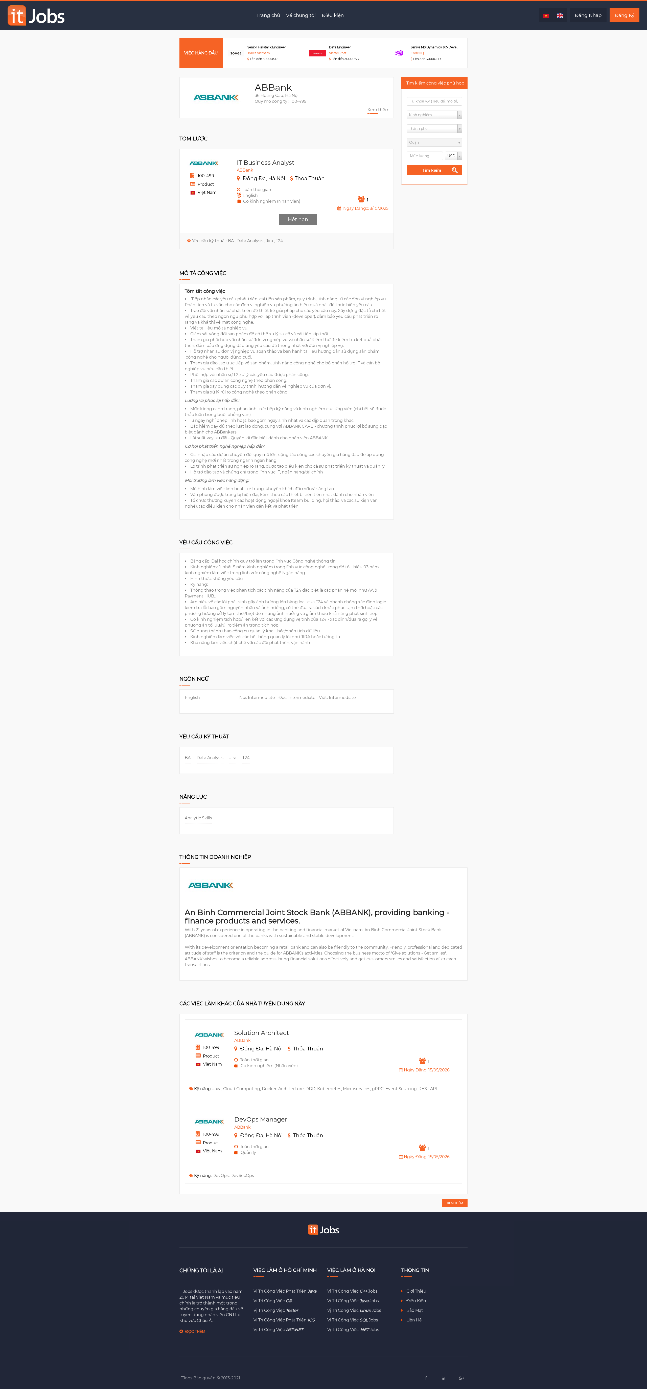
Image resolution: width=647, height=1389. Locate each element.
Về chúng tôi (301, 15)
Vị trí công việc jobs (352, 1291)
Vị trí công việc (272, 1300)
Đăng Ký (624, 15)
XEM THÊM (455, 1203)
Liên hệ (413, 1320)
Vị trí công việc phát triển (284, 1291)
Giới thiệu (415, 1291)
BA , (232, 240)
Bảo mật (414, 1310)
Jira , (271, 240)
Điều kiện (333, 15)
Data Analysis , (251, 240)
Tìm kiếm (432, 170)
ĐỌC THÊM (195, 1331)
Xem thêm (378, 109)
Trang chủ (268, 15)
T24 (279, 240)
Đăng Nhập (588, 15)
